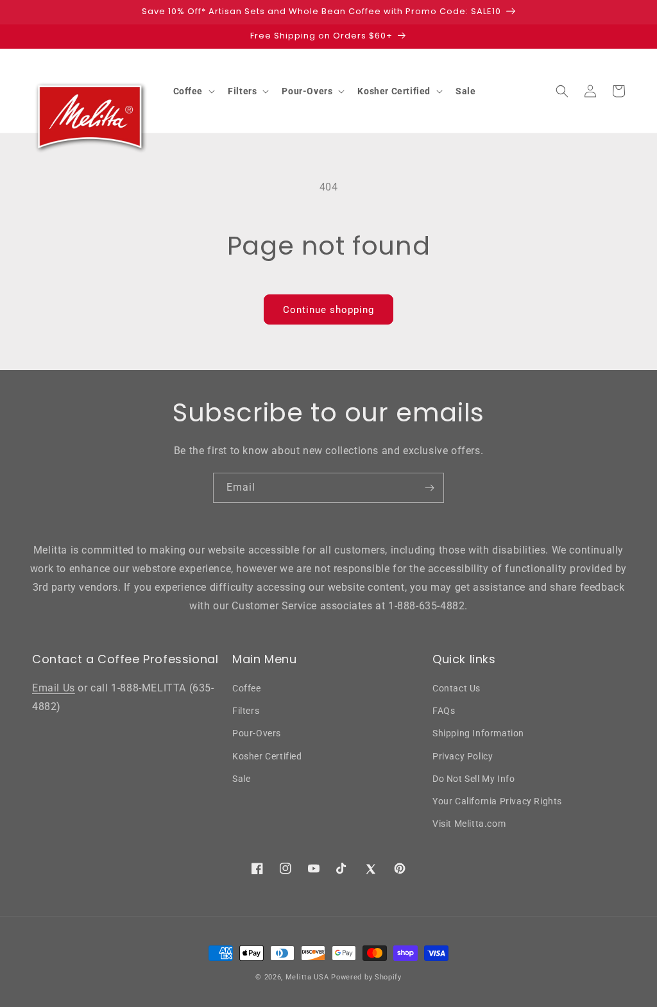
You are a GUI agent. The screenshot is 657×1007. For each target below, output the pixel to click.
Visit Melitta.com (469, 823)
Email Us (53, 688)
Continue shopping (328, 310)
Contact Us (456, 688)
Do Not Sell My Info (473, 779)
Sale (241, 779)
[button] (193, 91)
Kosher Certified (267, 756)
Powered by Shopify (366, 977)
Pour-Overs (256, 733)
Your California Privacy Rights (497, 801)
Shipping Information (478, 733)
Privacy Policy (462, 756)
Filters (245, 711)
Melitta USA (307, 977)
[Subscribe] (429, 488)
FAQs (443, 711)
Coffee (246, 688)
